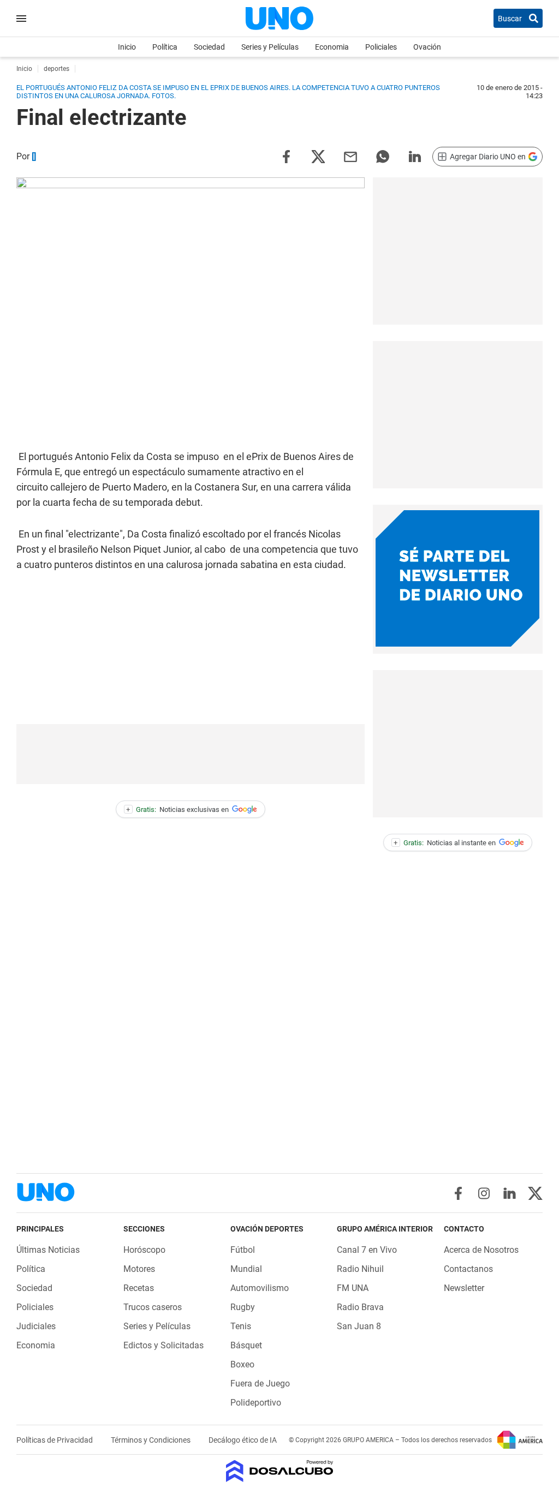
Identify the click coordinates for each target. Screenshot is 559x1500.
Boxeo (242, 1364)
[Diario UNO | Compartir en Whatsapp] (382, 156)
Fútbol (242, 1250)
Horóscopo (144, 1250)
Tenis (240, 1326)
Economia (332, 47)
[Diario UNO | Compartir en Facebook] (286, 156)
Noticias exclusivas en (177, 809)
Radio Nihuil (360, 1269)
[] (34, 156)
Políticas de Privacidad (55, 1440)
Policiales (381, 47)
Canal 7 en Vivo (367, 1250)
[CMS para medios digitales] (280, 1472)
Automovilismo (259, 1288)
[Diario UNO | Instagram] (484, 1193)
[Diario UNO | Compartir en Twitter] (318, 156)
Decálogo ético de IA (243, 1440)
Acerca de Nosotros (481, 1250)
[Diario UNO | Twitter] (535, 1193)
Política (164, 47)
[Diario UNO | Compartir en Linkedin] (414, 156)
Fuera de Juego (260, 1383)
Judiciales (36, 1326)
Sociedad (209, 47)
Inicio (127, 47)
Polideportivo (255, 1402)
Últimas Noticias (48, 1250)
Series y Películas (270, 47)
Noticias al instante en (445, 843)
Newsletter (464, 1288)
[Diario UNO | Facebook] (458, 1193)
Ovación (427, 47)
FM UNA (352, 1288)
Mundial (246, 1269)
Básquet (246, 1345)
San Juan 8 (359, 1326)
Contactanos (468, 1269)
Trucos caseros (152, 1307)
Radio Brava (360, 1307)
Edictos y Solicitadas (163, 1345)
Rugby (242, 1307)
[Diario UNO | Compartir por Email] (350, 156)
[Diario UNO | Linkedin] (509, 1193)
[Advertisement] (457, 251)
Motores (139, 1269)
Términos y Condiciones (151, 1440)
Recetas (138, 1288)
